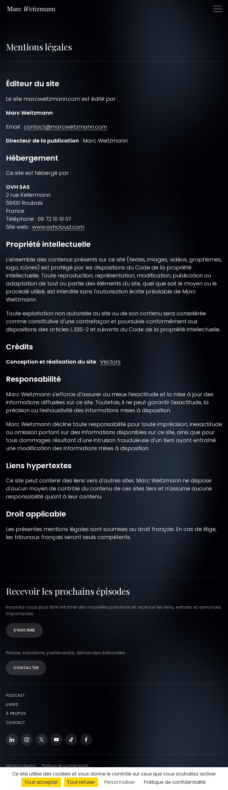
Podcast (15, 695)
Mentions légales (21, 765)
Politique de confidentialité (65, 765)
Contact (15, 722)
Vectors (110, 361)
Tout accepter (41, 782)
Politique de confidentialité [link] (175, 782)
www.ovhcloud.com (58, 227)
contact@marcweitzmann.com (65, 126)
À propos (16, 713)
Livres (12, 704)
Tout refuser (81, 782)
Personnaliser (119, 782)
